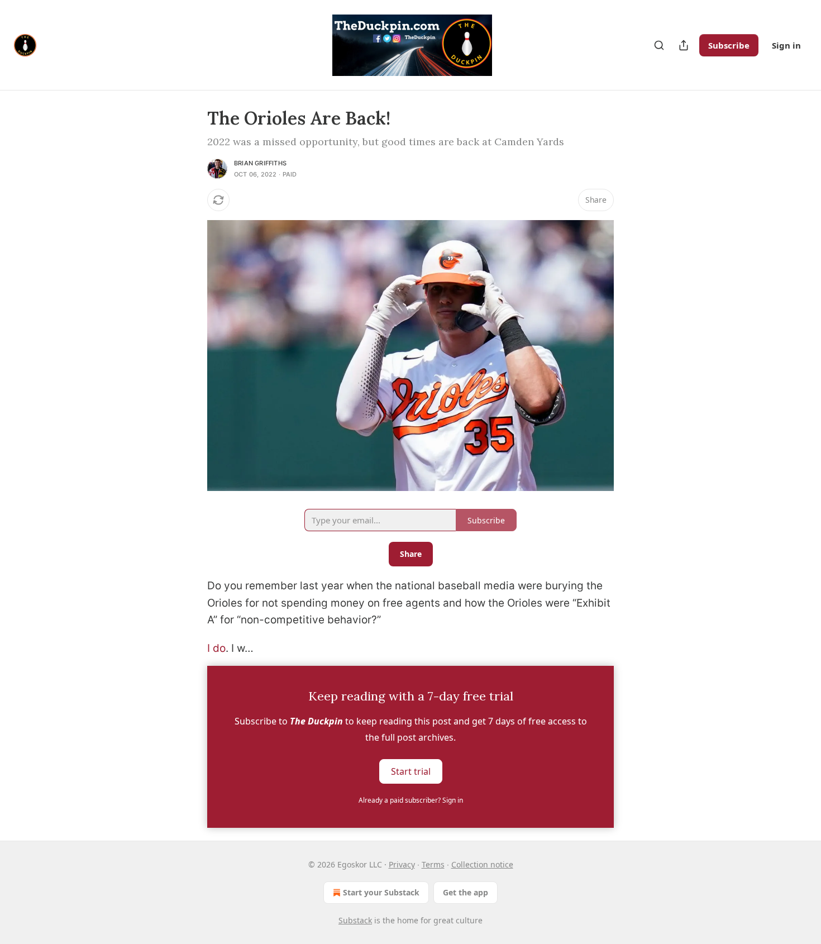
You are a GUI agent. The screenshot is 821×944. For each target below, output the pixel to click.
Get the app (465, 892)
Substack (355, 920)
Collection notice (482, 864)
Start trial (411, 771)
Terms (433, 864)
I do (216, 648)
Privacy (402, 864)
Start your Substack (381, 892)
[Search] (659, 45)
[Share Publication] (683, 45)
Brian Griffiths (260, 163)
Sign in (786, 45)
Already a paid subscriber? (411, 800)
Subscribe (729, 45)
